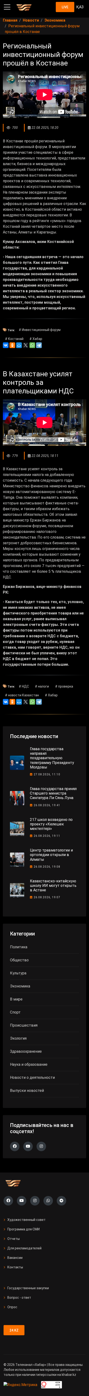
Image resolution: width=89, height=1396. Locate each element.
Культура (18, 973)
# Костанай (14, 339)
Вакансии (15, 1258)
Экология (18, 1038)
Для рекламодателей (24, 1248)
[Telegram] (39, 345)
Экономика (20, 986)
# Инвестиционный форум (40, 330)
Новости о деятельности (32, 1077)
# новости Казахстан (22, 695)
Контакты (15, 1267)
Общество (19, 960)
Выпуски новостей (27, 1090)
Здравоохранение (26, 1051)
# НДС (24, 686)
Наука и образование (28, 1064)
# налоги (42, 686)
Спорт (15, 1012)
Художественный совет (26, 1220)
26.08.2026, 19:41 (47, 805)
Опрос (12, 1307)
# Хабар (35, 339)
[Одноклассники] (12, 345)
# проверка (64, 686)
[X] (25, 345)
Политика (18, 947)
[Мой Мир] (19, 345)
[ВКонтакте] (6, 345)
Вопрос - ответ (19, 1297)
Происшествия (23, 1025)
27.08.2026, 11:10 (47, 774)
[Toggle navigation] (7, 7)
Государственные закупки (28, 1288)
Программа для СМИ (23, 1229)
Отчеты (13, 1239)
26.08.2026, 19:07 (47, 897)
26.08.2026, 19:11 (47, 836)
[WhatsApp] (32, 345)
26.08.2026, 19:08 (47, 866)
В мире (16, 999)
